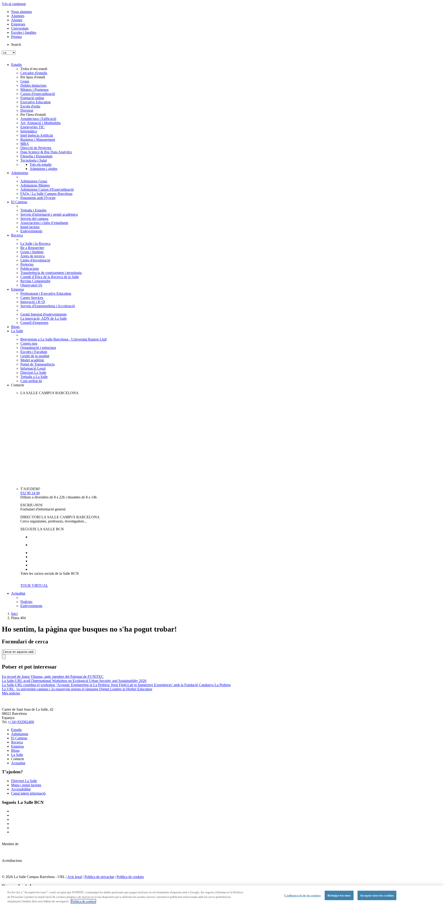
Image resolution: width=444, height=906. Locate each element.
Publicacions (29, 268)
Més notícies (11, 693)
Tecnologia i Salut (33, 160)
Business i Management (37, 139)
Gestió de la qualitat (34, 356)
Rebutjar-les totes (339, 895)
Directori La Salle (33, 373)
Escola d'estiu (30, 106)
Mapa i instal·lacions (26, 785)
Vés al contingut (14, 4)
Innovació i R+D (32, 302)
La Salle (17, 331)
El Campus (19, 202)
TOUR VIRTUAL (34, 585)
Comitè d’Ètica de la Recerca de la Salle (49, 277)
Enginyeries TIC (32, 127)
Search (16, 44)
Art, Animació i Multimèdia (40, 123)
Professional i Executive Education (45, 293)
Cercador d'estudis (33, 73)
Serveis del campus (34, 219)
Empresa (17, 289)
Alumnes (17, 16)
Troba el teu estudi (33, 69)
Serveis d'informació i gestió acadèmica (49, 214)
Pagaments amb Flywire (38, 198)
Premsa (16, 37)
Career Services (31, 298)
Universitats (19, 28)
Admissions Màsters (35, 185)
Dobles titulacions (33, 85)
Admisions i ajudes (43, 169)
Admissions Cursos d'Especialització (47, 189)
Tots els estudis (41, 164)
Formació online (32, 98)
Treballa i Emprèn (33, 210)
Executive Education (35, 102)
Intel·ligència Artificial (36, 135)
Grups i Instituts (31, 252)
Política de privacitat (99, 877)
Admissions (19, 173)
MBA (24, 144)
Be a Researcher (32, 248)
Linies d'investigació (35, 260)
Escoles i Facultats (33, 352)
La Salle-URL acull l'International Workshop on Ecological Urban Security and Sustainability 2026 (74, 681)
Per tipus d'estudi (32, 77)
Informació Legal (33, 368)
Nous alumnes (21, 12)
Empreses (18, 24)
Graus (24, 81)
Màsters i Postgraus (34, 90)
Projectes (27, 264)
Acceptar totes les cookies (377, 895)
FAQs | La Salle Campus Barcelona (46, 194)
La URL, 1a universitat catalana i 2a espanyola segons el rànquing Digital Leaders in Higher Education (77, 689)
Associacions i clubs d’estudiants (44, 223)
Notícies (26, 602)
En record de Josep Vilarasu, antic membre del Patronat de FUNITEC (53, 677)
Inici (14, 614)
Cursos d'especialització (37, 94)
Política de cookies (130, 877)
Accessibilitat (21, 789)
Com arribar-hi (31, 381)
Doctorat (26, 110)
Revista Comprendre (35, 281)
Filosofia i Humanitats (36, 156)
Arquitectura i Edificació (38, 119)
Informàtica (28, 131)
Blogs (15, 327)
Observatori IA (31, 285)
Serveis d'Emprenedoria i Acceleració (47, 306)
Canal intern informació (28, 793)
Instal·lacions (30, 227)
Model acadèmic (32, 360)
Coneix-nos (28, 343)
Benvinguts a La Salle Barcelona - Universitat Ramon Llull (63, 339)
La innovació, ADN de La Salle (43, 318)
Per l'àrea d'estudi (33, 115)
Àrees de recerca (32, 256)
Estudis (16, 65)
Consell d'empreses (34, 323)
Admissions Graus (33, 181)
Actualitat (18, 593)
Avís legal (74, 877)
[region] (222, 895)
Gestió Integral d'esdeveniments (43, 314)
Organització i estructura (38, 348)
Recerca (17, 235)
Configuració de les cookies (302, 895)
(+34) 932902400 (21, 722)
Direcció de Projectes (35, 148)
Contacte (17, 385)
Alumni (16, 20)
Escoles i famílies (23, 32)
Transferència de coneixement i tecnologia (51, 273)
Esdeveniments (31, 231)
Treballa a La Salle (34, 377)
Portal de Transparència (37, 364)
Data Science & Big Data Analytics (46, 152)
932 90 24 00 (30, 493)
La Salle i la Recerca (35, 244)
